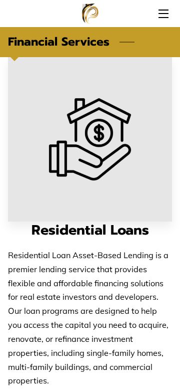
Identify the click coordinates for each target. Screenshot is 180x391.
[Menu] (162, 14)
